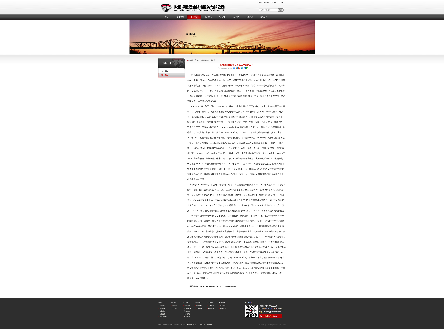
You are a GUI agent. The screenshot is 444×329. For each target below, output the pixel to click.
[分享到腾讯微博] (242, 68)
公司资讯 (164, 71)
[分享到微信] (247, 68)
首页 (166, 17)
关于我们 (180, 17)
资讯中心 (194, 17)
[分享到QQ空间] (237, 68)
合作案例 (222, 17)
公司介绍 (262, 325)
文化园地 (249, 17)
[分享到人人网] (245, 68)
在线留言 (266, 2)
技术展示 (208, 17)
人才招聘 (259, 2)
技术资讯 (164, 75)
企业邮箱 (281, 2)
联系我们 (273, 2)
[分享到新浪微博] (239, 68)
